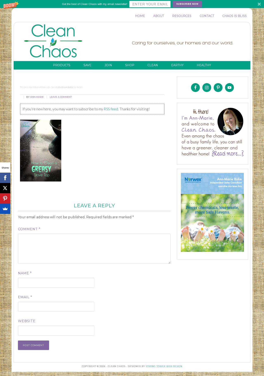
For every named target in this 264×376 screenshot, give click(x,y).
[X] (5, 188)
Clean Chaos (61, 41)
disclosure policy (65, 87)
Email (25, 297)
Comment (29, 229)
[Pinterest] (5, 198)
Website (26, 321)
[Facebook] (5, 178)
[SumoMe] (5, 209)
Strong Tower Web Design (164, 366)
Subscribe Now (187, 3)
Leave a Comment (61, 96)
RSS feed (111, 109)
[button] (132, 4)
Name (25, 273)
